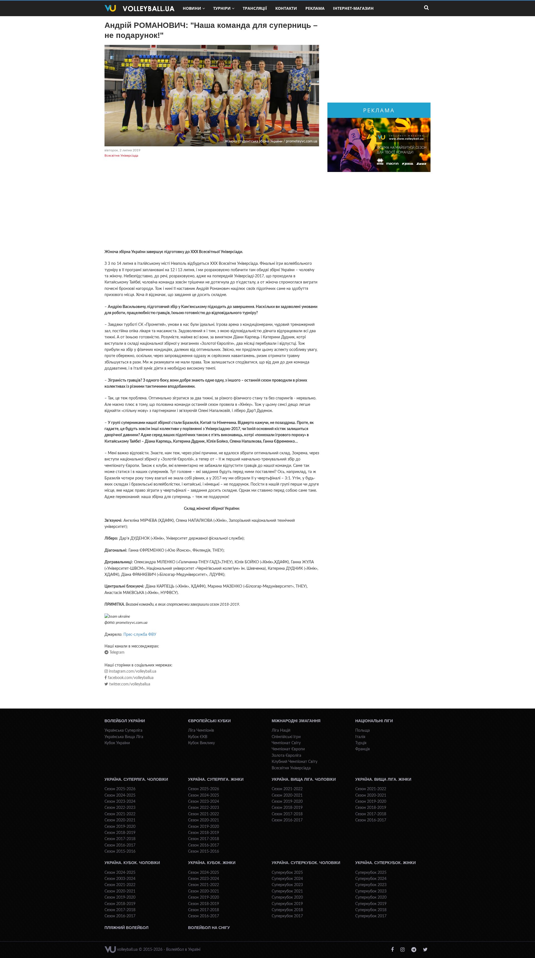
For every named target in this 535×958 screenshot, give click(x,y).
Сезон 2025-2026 (119, 789)
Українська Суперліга (123, 731)
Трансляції (255, 8)
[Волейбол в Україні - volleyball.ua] (139, 8)
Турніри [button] (222, 8)
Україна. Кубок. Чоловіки (132, 862)
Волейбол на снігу (209, 927)
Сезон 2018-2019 (119, 833)
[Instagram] (402, 949)
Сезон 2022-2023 (119, 808)
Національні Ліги (374, 721)
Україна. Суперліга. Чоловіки (136, 779)
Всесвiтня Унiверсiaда (121, 155)
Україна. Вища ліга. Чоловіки (304, 779)
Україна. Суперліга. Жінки (216, 779)
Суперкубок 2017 (287, 916)
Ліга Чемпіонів (201, 731)
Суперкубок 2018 (287, 910)
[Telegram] (413, 949)
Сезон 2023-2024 (119, 802)
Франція (362, 749)
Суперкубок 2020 (287, 897)
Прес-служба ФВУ (139, 635)
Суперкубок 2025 (287, 873)
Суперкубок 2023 (287, 885)
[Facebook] (392, 949)
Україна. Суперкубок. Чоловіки (306, 862)
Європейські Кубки (209, 721)
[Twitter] (425, 949)
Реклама (315, 8)
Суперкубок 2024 (287, 879)
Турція (360, 743)
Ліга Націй (281, 731)
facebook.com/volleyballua (130, 678)
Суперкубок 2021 (287, 891)
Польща (362, 731)
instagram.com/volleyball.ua (132, 671)
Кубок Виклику (201, 743)
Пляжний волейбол (126, 927)
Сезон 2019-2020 (119, 827)
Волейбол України (124, 721)
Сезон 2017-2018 (119, 839)
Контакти (286, 8)
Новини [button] (192, 8)
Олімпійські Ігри (286, 737)
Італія (360, 737)
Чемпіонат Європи (288, 749)
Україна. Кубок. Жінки (211, 862)
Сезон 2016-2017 (119, 845)
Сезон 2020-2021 (119, 820)
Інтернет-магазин (353, 8)
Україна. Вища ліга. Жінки (383, 779)
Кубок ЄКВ (197, 737)
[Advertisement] (211, 204)
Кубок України (117, 743)
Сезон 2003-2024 (119, 879)
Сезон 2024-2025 (119, 795)
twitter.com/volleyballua (129, 684)
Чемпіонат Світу (286, 743)
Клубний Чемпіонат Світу (294, 762)
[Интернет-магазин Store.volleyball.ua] (379, 145)
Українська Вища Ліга (123, 737)
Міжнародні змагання (296, 721)
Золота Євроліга (286, 756)
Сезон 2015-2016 (119, 851)
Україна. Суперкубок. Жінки (385, 862)
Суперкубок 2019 (287, 904)
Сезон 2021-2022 (119, 814)
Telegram (116, 652)
